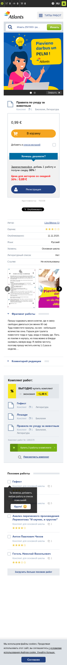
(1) (52, 223)
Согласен (33, 659)
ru (58, 3)
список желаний (31, 145)
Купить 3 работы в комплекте (35, 447)
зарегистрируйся (21, 166)
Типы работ (52, 15)
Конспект (21, 109)
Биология (40, 109)
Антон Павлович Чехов (27, 536)
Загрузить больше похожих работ (33, 572)
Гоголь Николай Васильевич (31, 553)
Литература (52, 109)
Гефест (21, 403)
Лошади (22, 414)
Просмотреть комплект (36, 457)
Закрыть (52, 92)
